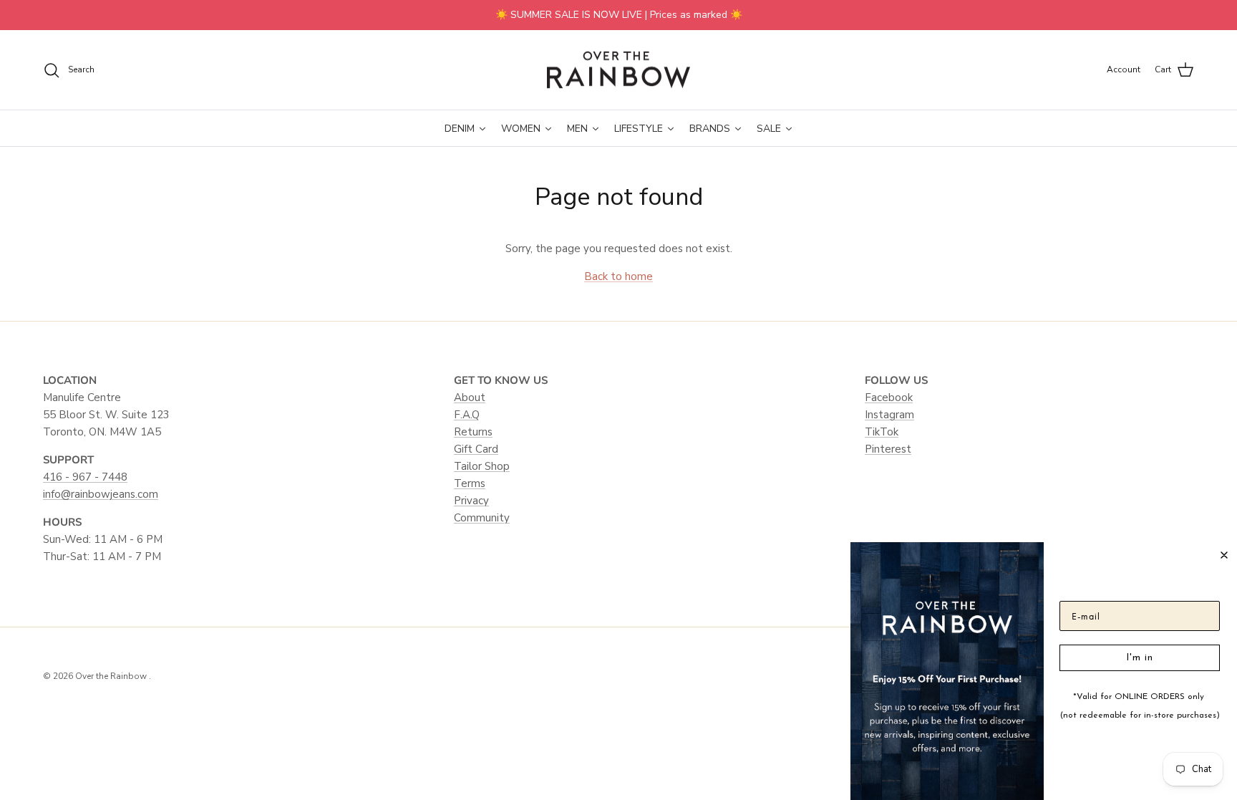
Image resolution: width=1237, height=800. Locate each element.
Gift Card (476, 449)
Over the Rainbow (112, 676)
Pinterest (888, 449)
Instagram (889, 415)
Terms (469, 483)
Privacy (471, 500)
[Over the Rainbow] (618, 70)
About (469, 397)
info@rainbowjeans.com (100, 494)
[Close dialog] (1224, 555)
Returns (473, 432)
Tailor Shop (482, 466)
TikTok (881, 432)
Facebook (889, 397)
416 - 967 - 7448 (85, 477)
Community (482, 518)
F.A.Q (467, 415)
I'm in (1139, 657)
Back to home (618, 276)
